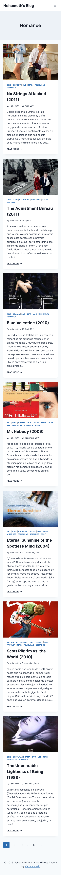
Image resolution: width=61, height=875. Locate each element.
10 (34, 845)
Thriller (11, 202)
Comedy (17, 85)
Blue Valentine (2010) (28, 322)
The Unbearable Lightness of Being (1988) (25, 771)
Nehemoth (14, 106)
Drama (16, 314)
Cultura (22, 531)
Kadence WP (32, 866)
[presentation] (30, 62)
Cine (9, 85)
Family (36, 423)
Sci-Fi (45, 200)
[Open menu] (55, 5)
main (30, 85)
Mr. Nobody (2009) (25, 431)
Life (29, 314)
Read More (14, 149)
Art (9, 423)
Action (10, 642)
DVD (25, 85)
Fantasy (11, 645)
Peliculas (40, 85)
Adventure (21, 642)
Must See (11, 534)
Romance (11, 88)
